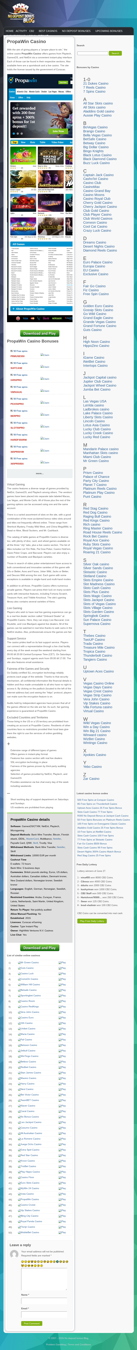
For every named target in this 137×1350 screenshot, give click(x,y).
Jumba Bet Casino (96, 389)
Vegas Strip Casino (97, 695)
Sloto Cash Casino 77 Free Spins (94, 812)
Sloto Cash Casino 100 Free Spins (95, 835)
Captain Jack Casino (98, 175)
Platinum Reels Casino (100, 488)
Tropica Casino (94, 651)
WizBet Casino (94, 739)
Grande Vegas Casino (99, 322)
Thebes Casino (94, 635)
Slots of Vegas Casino (99, 604)
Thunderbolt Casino (97, 655)
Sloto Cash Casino (97, 588)
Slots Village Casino (97, 608)
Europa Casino (94, 266)
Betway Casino (94, 143)
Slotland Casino (94, 576)
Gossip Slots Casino (98, 310)
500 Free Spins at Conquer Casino (95, 800)
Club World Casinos (97, 218)
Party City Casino (96, 481)
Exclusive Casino (95, 274)
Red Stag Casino (95, 508)
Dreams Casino (94, 242)
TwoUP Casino (94, 639)
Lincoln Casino (94, 421)
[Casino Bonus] (21, 30)
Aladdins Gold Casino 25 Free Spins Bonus (100, 827)
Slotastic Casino (95, 572)
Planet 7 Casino (95, 485)
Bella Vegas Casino (97, 135)
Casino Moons (93, 195)
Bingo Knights (93, 151)
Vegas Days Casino (97, 687)
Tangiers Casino (95, 659)
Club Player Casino (97, 214)
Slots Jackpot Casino (98, 600)
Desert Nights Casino (99, 246)
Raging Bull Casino (97, 516)
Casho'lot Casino (95, 179)
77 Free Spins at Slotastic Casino (94, 839)
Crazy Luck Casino (97, 230)
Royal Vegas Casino (98, 548)
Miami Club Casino (97, 457)
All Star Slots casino (98, 103)
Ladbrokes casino (96, 409)
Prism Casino (93, 473)
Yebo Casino (92, 766)
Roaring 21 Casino (97, 552)
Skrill (35, 843)
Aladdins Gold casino (98, 111)
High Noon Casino (96, 342)
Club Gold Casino (96, 210)
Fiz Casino (91, 290)
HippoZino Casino (96, 346)
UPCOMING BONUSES (108, 31)
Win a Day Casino (96, 727)
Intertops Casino (95, 365)
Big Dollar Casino (96, 147)
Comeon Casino (95, 222)
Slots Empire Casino (98, 580)
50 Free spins (20, 351)
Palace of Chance (96, 477)
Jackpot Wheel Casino (99, 385)
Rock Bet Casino (95, 536)
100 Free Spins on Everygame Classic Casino (101, 823)
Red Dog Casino (95, 512)
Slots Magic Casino (97, 596)
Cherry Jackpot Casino (100, 206)
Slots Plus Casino (96, 592)
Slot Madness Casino (99, 584)
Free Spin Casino (96, 294)
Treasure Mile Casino (99, 647)
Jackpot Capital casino (99, 377)
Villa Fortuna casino (97, 707)
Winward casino (95, 735)
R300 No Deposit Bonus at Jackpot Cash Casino (102, 815)
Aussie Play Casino (97, 115)
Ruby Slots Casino (96, 544)
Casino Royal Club (96, 198)
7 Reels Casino (94, 87)
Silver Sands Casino (98, 568)
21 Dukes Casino (95, 83)
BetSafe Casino (94, 139)
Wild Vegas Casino (97, 723)
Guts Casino (92, 330)
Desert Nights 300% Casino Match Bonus (99, 851)
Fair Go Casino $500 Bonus (92, 843)
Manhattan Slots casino (100, 453)
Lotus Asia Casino (96, 425)
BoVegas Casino (95, 127)
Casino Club (92, 183)
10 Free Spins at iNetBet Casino (94, 831)
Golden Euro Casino (98, 306)
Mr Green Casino (96, 461)
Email (25, 1308)
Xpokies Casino (94, 755)
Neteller (57, 838)
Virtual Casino (93, 711)
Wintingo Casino (95, 743)
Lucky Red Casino (96, 437)
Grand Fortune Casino (99, 326)
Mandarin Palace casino (101, 449)
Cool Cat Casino (95, 226)
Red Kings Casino (96, 520)
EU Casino (91, 270)
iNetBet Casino (94, 361)
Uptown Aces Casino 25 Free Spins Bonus (99, 808)
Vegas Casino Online (98, 683)
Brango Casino (94, 131)
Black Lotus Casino (97, 155)
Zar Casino (91, 778)
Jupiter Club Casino (97, 381)
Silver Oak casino (96, 564)
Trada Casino (93, 643)
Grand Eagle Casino (98, 318)
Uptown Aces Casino (98, 671)
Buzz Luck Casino (96, 163)
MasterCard (32, 838)
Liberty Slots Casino (98, 417)
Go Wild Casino (94, 314)
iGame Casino (93, 357)
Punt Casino (92, 496)
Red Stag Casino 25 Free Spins (94, 855)
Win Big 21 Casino (96, 731)
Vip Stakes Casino (96, 703)
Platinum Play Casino (99, 492)
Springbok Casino (96, 616)
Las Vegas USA (94, 401)
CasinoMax (91, 187)
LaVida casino (93, 405)
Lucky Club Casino (97, 429)
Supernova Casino (96, 624)
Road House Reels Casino (102, 532)
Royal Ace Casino (96, 540)
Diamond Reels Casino (100, 250)
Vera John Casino (96, 699)
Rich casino (91, 524)
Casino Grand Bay (96, 191)
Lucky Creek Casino (98, 433)
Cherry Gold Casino (97, 202)
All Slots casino (94, 107)
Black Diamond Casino (100, 159)
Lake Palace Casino (98, 413)
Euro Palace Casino (97, 262)
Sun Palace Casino (97, 620)
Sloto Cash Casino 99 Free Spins (94, 847)
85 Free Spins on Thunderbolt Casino (97, 804)
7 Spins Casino (94, 91)
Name (25, 1294)
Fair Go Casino (94, 286)
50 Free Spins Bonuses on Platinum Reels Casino (103, 819)
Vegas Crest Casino (98, 691)
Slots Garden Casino (98, 612)
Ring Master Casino (97, 528)
